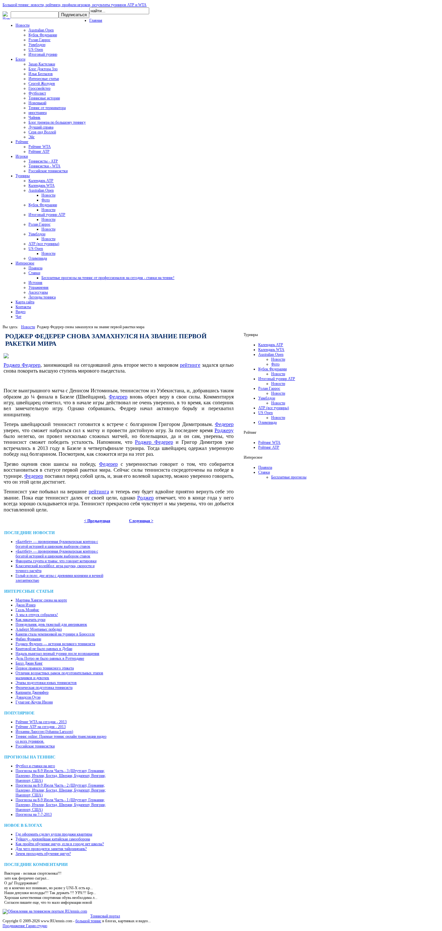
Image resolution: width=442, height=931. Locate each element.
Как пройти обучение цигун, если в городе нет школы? (60, 844)
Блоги (20, 59)
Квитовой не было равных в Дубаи (44, 648)
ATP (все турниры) (43, 243)
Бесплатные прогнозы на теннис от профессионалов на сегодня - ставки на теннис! (107, 277)
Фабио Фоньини (28, 639)
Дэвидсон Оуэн (28, 697)
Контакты (23, 307)
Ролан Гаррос (39, 40)
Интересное (25, 263)
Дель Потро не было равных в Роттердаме (50, 658)
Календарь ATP (40, 180)
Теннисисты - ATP (43, 161)
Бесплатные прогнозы (288, 477)
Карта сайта (25, 302)
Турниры (23, 176)
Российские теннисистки (48, 171)
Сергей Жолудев (41, 83)
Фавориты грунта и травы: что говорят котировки (56, 561)
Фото (45, 200)
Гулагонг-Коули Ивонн (34, 702)
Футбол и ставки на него (35, 766)
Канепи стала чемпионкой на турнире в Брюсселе (55, 634)
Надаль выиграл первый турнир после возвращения (57, 653)
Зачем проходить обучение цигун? (43, 853)
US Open (35, 49)
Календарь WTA (41, 185)
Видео (21, 311)
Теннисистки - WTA (44, 166)
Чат (18, 316)
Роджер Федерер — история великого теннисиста (55, 644)
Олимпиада (37, 258)
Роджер (145, 497)
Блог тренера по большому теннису (57, 122)
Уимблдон (36, 44)
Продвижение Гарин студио (25, 926)
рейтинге (190, 365)
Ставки (34, 273)
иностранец (37, 112)
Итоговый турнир (42, 54)
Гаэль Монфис (27, 610)
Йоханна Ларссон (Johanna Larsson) (44, 731)
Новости (22, 25)
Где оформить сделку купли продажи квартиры (54, 834)
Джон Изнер (26, 605)
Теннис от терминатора (47, 108)
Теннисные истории (44, 98)
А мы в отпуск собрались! (37, 614)
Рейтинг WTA (39, 146)
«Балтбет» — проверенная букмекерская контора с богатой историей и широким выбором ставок (57, 544)
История (35, 282)
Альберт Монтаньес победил (39, 629)
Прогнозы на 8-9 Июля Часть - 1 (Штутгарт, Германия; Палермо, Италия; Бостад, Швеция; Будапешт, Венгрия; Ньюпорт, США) (61, 805)
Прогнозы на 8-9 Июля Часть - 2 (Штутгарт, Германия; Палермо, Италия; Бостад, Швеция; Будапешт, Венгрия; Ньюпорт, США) (61, 790)
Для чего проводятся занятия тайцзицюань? (51, 849)
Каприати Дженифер (32, 692)
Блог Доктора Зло (43, 69)
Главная (95, 20)
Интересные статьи (43, 78)
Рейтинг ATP (39, 151)
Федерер (118, 396)
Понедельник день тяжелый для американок (51, 624)
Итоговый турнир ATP (46, 214)
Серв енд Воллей (42, 132)
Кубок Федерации (42, 35)
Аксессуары (38, 292)
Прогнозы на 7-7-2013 (34, 814)
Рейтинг (22, 142)
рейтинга (99, 491)
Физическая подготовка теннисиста (44, 687)
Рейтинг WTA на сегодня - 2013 (41, 722)
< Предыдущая (97, 521)
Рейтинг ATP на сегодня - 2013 (41, 726)
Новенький (37, 103)
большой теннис (88, 921)
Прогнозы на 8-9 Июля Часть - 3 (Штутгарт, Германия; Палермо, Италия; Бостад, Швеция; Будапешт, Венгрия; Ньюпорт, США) (61, 775)
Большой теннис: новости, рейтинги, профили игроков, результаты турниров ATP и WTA (75, 5)
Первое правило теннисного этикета (45, 668)
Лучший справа (40, 127)
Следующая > (141, 521)
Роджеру (224, 430)
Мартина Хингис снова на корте (41, 600)
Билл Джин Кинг (29, 663)
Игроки (22, 156)
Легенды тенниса (42, 297)
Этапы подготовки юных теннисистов (46, 682)
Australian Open (41, 30)
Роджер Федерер (22, 365)
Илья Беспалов (40, 74)
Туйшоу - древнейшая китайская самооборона (53, 839)
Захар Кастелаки (41, 64)
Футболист (37, 93)
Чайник (34, 117)
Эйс (31, 137)
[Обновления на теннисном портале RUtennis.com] (45, 911)
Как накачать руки (30, 619)
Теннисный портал (105, 916)
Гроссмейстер (39, 88)
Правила (35, 268)
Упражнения (38, 287)
